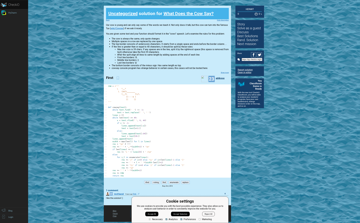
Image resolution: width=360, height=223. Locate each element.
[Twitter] (259, 54)
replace (185, 182)
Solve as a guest (249, 28)
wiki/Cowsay (117, 28)
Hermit (250, 9)
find (164, 182)
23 (111, 194)
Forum (115, 213)
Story (241, 24)
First (135, 194)
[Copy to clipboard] (239, 59)
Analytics (173, 219)
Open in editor (244, 72)
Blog (114, 211)
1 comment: (112, 190)
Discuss (243, 32)
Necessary (157, 219)
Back (108, 20)
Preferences (190, 219)
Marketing (207, 219)
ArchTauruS (119, 194)
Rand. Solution (247, 40)
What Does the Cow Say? (188, 13)
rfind (147, 182)
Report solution (245, 69)
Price (114, 216)
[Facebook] (254, 54)
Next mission (246, 44)
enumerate (174, 182)
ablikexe (220, 78)
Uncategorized (123, 13)
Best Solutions (247, 36)
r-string (156, 182)
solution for (161, 13)
